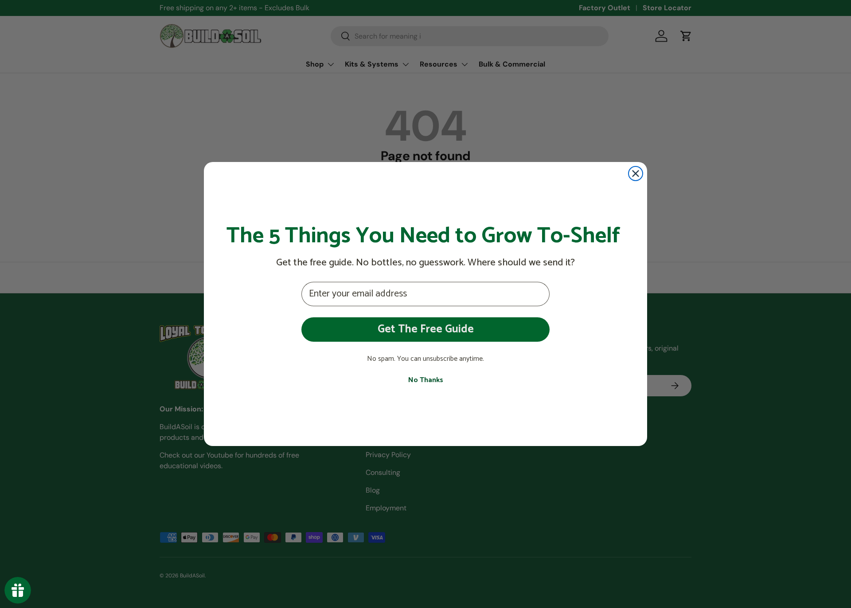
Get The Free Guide (426, 329)
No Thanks (425, 380)
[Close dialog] (635, 173)
